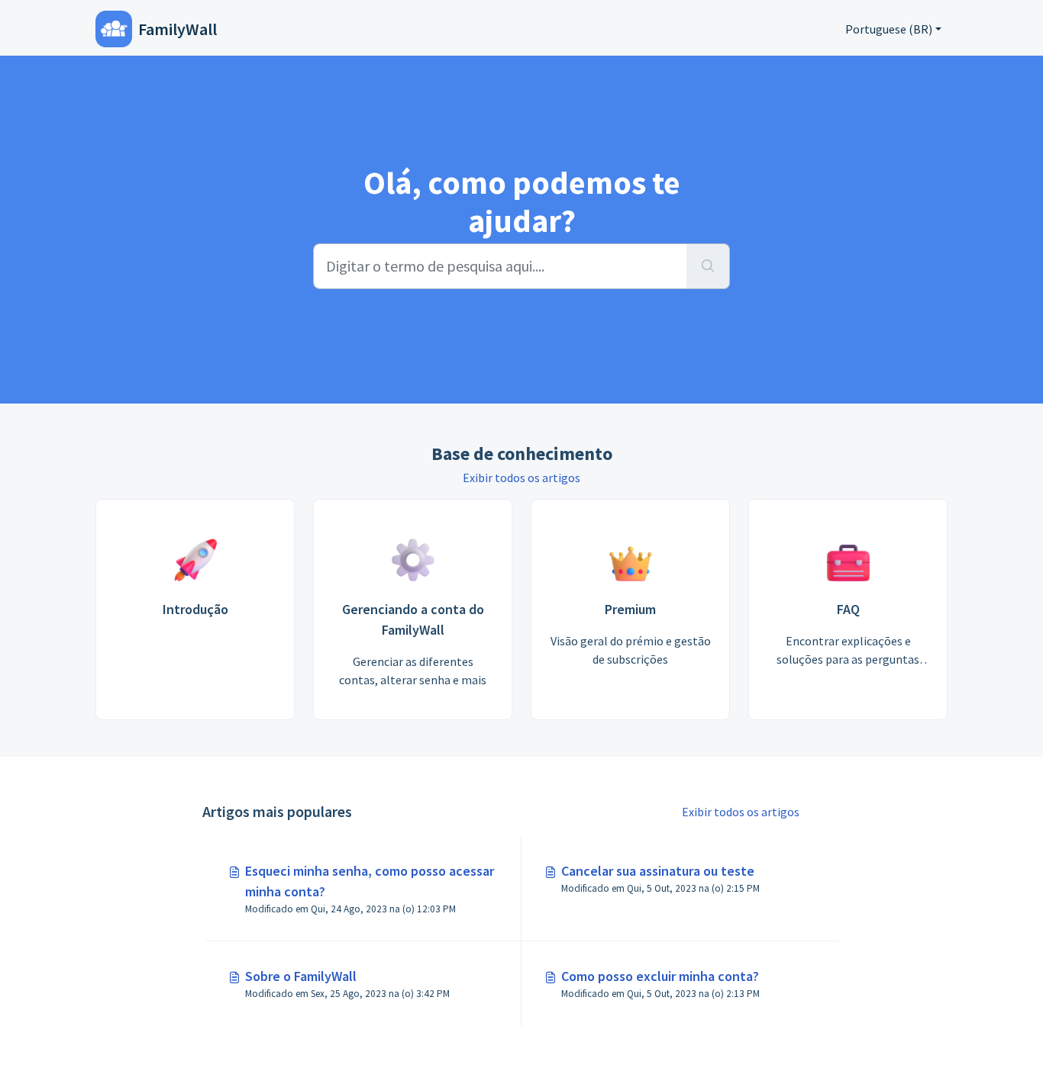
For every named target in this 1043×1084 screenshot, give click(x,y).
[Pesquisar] (708, 266)
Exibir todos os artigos (521, 477)
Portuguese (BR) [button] (888, 29)
